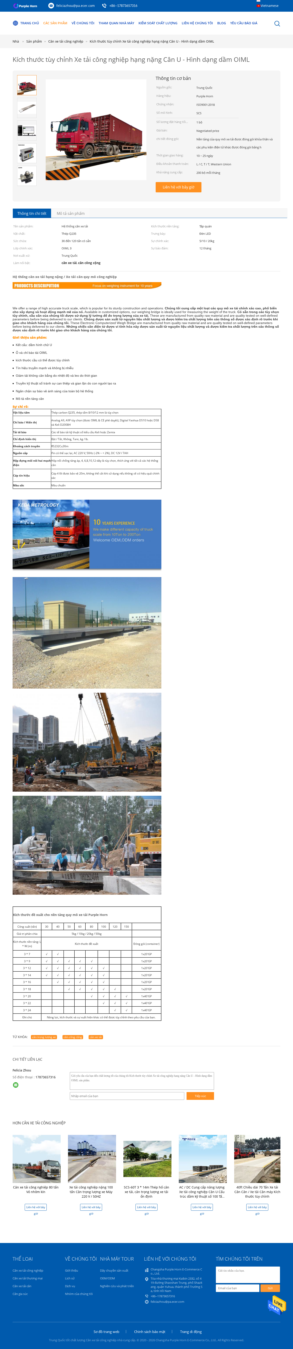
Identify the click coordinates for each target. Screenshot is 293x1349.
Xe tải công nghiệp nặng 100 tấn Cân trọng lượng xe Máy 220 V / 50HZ (91, 1192)
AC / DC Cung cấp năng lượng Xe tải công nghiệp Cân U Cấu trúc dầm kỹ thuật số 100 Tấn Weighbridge (202, 1194)
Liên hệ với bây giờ (178, 187)
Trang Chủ (29, 23)
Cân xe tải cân (22, 1286)
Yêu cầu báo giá (243, 23)
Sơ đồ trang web (106, 1331)
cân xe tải (96, 1037)
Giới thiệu (71, 1270)
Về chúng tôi (83, 23)
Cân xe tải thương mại (28, 1278)
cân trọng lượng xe (44, 1037)
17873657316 (45, 1077)
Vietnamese (270, 5)
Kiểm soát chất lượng (157, 23)
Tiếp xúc (200, 1096)
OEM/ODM (107, 1278)
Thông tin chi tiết (31, 213)
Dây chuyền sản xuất (114, 1270)
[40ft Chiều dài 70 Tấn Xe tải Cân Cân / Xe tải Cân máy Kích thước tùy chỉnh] (258, 1158)
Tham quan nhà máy (116, 23)
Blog (221, 23)
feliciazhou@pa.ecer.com (75, 5)
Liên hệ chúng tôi (197, 23)
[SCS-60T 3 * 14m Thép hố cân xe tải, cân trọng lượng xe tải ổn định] (147, 1158)
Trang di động (191, 1331)
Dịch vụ (70, 1286)
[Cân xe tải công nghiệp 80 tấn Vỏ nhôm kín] (37, 1158)
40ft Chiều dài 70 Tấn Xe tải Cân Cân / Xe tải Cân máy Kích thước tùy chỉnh (257, 1192)
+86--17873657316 (123, 6)
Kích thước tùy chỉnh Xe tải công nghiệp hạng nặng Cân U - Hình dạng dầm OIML (152, 41)
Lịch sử (70, 1278)
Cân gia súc (20, 1294)
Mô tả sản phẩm (71, 213)
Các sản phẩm (55, 23)
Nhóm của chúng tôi (79, 1294)
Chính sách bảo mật (149, 1331)
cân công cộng (73, 1037)
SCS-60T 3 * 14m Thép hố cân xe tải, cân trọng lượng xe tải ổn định (146, 1192)
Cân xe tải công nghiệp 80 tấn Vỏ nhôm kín (36, 1189)
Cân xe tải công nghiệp (28, 1270)
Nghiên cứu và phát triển (117, 1286)
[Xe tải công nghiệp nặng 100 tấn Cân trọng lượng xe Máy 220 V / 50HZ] (92, 1158)
